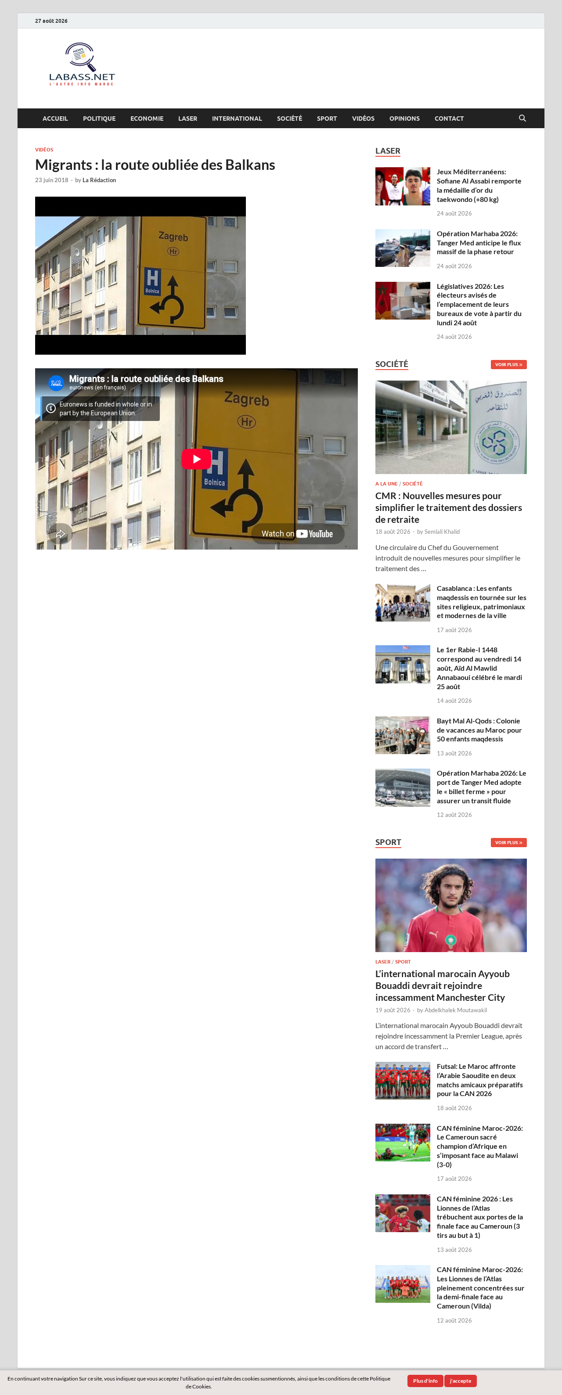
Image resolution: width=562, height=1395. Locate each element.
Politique (99, 118)
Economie (146, 118)
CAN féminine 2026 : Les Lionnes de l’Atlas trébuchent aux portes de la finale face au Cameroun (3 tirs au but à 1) (480, 1216)
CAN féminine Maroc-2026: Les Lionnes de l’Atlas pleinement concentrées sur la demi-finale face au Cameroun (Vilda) (481, 1287)
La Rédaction (99, 179)
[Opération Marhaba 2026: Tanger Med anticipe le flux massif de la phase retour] (402, 234)
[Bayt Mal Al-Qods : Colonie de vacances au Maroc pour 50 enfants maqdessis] (402, 721)
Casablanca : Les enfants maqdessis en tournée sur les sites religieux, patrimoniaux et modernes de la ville (481, 601)
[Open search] (522, 118)
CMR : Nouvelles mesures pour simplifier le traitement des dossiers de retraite (448, 507)
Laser (187, 118)
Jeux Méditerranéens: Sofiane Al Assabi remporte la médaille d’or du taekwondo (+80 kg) (479, 185)
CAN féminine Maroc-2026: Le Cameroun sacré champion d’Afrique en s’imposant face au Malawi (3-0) (480, 1146)
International (237, 118)
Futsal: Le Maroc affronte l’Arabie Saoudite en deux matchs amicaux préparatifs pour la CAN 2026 (480, 1079)
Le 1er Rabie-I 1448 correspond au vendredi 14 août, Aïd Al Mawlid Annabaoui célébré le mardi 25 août (479, 667)
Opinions (404, 118)
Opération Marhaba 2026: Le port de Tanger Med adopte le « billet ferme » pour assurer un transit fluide (481, 786)
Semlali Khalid (442, 531)
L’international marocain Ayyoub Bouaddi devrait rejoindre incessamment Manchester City (442, 985)
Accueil (55, 118)
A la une (386, 484)
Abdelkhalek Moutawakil (456, 1010)
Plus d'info (425, 1380)
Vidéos (363, 118)
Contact (449, 118)
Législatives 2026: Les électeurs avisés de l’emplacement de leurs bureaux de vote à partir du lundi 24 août (479, 304)
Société (289, 118)
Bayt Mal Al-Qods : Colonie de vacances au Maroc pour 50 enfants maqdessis (479, 729)
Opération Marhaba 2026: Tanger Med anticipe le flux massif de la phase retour (479, 242)
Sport (327, 118)
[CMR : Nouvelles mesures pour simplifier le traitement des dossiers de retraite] (451, 385)
